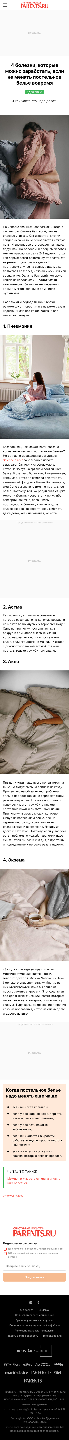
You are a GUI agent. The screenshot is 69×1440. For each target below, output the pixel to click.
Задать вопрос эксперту (22, 1335)
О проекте (26, 1309)
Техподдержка (52, 1335)
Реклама (43, 1309)
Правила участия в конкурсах (34, 1320)
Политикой (16, 1253)
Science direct (13, 460)
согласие (18, 1248)
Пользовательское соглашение (34, 1315)
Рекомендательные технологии (34, 1330)
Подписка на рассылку (20, 1243)
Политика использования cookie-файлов (34, 1325)
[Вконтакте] (30, 1302)
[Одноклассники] (38, 1302)
